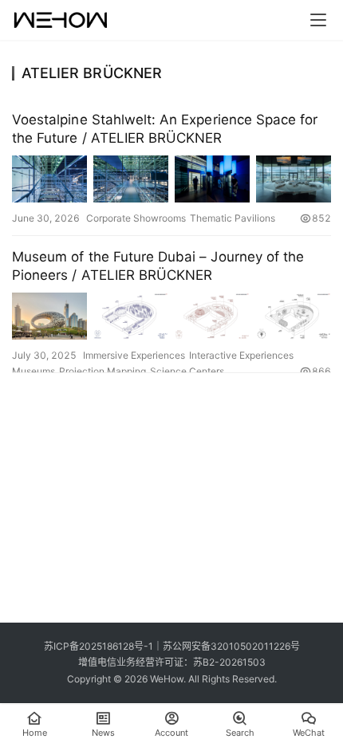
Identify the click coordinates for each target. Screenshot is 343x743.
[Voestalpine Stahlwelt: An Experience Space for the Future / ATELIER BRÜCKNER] (171, 178)
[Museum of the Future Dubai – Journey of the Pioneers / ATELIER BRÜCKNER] (171, 316)
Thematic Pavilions (232, 218)
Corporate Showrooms (136, 218)
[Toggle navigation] (318, 20)
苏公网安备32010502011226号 (231, 646)
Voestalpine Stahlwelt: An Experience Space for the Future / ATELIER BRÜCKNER (164, 129)
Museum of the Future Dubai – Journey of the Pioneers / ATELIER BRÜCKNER (158, 266)
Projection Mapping (102, 371)
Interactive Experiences (241, 355)
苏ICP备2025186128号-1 (98, 646)
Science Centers (187, 371)
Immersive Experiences (134, 355)
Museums (33, 371)
